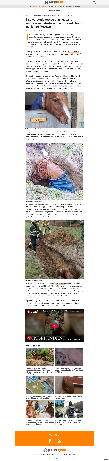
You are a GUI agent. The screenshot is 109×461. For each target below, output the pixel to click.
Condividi (105, 459)
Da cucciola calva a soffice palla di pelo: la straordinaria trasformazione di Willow (69, 370)
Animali (77, 6)
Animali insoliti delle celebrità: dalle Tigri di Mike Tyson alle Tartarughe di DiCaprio (68, 422)
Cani (30, 6)
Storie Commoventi (66, 6)
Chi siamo (35, 458)
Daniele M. (30, 31)
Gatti (36, 6)
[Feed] (59, 441)
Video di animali (52, 6)
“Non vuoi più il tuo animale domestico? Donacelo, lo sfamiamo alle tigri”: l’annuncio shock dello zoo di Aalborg (40, 371)
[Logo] (54, 2)
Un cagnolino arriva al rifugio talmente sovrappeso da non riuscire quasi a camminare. (40, 422)
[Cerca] (94, 2)
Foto (42, 6)
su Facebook (60, 284)
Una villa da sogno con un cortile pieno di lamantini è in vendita (38, 397)
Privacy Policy (43, 458)
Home (27, 15)
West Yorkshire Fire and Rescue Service (33, 128)
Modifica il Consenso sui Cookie (68, 458)
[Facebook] (50, 441)
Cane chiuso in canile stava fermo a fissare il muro (68, 397)
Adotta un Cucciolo (54, 10)
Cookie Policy (53, 458)
